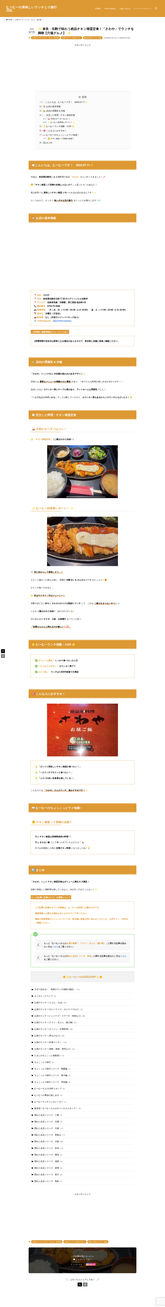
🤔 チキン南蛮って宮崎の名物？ (61, 138)
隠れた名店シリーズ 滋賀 (48, 1161)
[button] (80, 1284)
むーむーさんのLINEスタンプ (49, 1088)
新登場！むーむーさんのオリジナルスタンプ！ (57, 1108)
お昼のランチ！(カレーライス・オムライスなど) (58, 1009)
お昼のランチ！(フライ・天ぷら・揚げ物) (45, 38)
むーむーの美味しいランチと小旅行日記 (31, 8)
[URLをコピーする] (85, 1284)
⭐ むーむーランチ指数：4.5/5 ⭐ (58, 126)
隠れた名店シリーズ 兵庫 (48, 1128)
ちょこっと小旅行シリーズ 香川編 (52, 1075)
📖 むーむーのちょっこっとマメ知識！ (61, 134)
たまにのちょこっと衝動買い (49, 1055)
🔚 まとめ (47, 142)
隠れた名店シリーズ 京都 (48, 1121)
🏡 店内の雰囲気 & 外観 (54, 110)
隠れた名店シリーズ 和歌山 (49, 1134)
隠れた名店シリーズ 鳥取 (48, 1181)
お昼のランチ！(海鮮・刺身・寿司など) (54, 1048)
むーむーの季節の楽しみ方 (48, 1095)
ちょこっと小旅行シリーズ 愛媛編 (52, 1068)
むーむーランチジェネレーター (50, 1101)
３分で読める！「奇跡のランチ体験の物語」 (57, 989)
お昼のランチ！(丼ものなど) (49, 1035)
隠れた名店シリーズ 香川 (48, 1174)
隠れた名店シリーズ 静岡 (48, 1167)
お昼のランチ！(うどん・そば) (50, 1002)
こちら (123, 955)
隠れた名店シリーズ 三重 (48, 1114)
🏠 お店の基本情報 (52, 106)
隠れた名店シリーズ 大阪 (48, 1141)
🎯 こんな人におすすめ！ (55, 130)
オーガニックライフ (45, 995)
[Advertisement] (82, 65)
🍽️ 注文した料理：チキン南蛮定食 (59, 114)
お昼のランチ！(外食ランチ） (71, 38)
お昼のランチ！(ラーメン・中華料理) (53, 1029)
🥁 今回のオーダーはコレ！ (59, 118)
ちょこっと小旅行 (44, 1062)
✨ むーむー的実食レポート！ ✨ (61, 122)
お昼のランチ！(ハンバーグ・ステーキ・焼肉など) (59, 1015)
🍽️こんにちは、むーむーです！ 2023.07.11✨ (65, 101)
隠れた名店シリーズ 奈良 (92, 38)
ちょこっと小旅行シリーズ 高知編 (52, 1081)
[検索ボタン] (156, 8)
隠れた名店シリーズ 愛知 (48, 1154)
